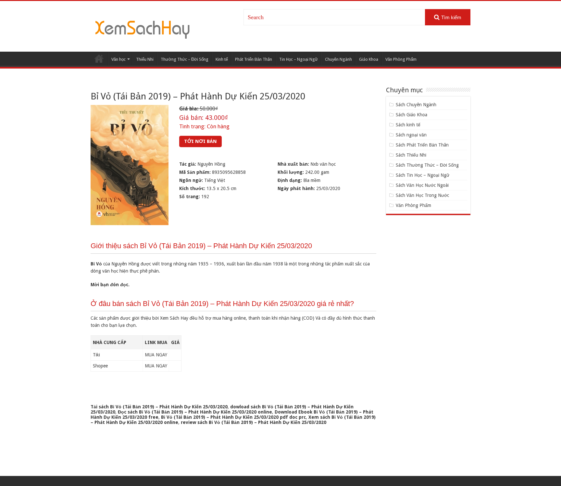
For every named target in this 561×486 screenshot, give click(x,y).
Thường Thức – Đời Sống (184, 59)
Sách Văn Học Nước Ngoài (422, 185)
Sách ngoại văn (411, 134)
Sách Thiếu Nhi (411, 155)
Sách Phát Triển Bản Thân (422, 144)
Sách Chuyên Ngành (416, 104)
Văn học (118, 59)
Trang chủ (99, 58)
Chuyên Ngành (338, 59)
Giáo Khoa (368, 59)
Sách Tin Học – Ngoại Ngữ (422, 175)
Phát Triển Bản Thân (253, 59)
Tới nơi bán (200, 141)
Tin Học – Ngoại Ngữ (298, 59)
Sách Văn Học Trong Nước (422, 195)
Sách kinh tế (408, 124)
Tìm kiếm (451, 17)
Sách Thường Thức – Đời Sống (427, 165)
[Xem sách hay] (142, 28)
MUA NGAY (156, 354)
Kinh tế (222, 59)
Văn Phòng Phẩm (401, 59)
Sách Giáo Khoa (411, 114)
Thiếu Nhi (145, 59)
